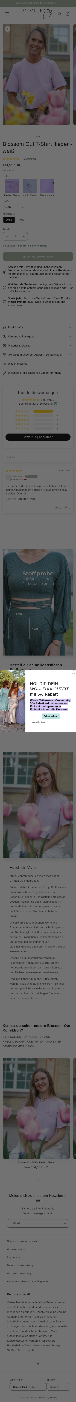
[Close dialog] (73, 672)
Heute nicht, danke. (38, 721)
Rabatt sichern (50, 716)
